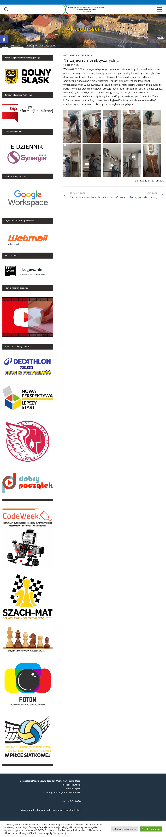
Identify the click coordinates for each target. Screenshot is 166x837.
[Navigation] (159, 9)
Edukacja (86, 55)
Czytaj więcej (59, 833)
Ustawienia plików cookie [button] (124, 829)
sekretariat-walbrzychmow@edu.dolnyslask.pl (58, 810)
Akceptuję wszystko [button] (151, 829)
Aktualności (71, 55)
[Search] (6, 9)
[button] (4, 39)
